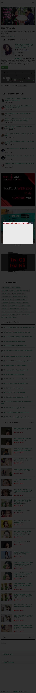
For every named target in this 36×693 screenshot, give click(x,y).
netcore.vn (19, 244)
